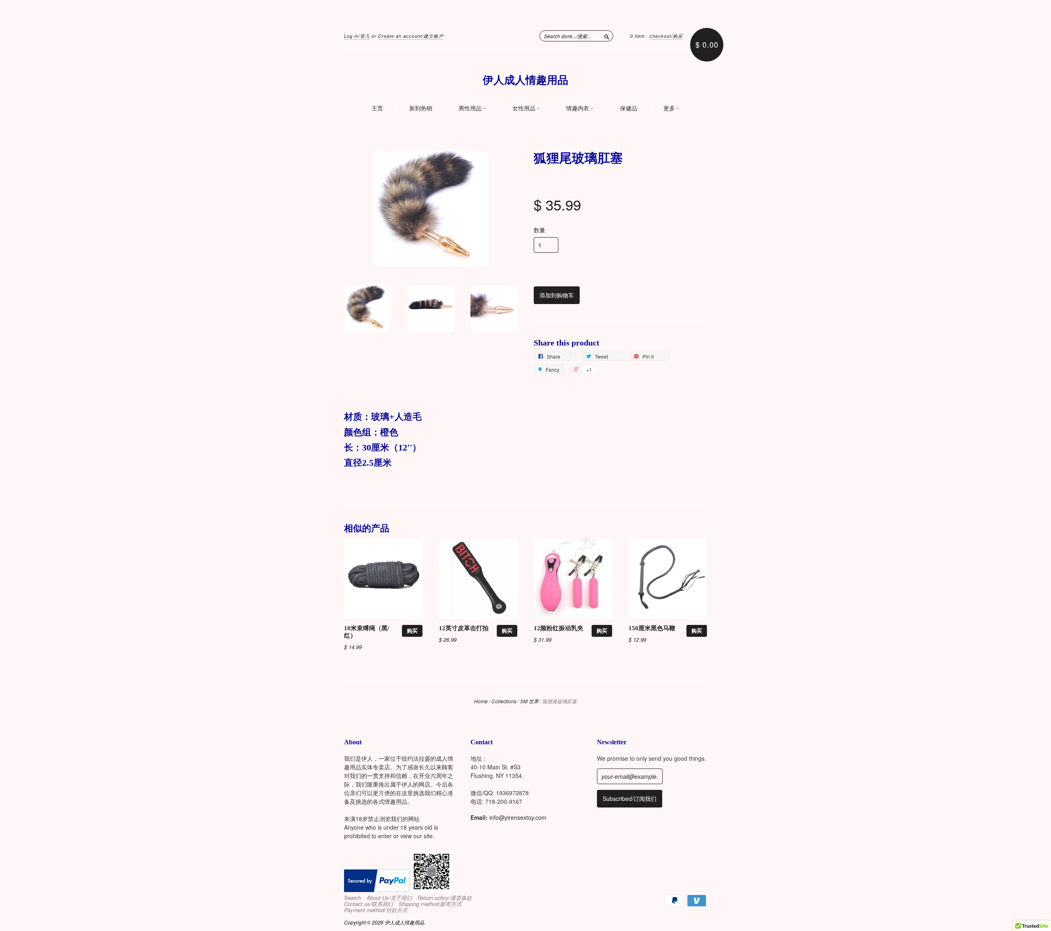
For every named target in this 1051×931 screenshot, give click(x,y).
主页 (377, 108)
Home (481, 701)
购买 (412, 630)
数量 (539, 229)
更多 (669, 108)
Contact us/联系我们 (368, 904)
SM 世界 (529, 701)
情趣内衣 (578, 108)
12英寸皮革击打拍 (464, 628)
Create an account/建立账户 (410, 36)
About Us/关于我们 (389, 898)
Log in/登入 (357, 36)
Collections (503, 701)
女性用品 (524, 108)
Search (352, 898)
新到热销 (420, 108)
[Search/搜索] (606, 35)
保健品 (628, 108)
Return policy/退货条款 (445, 898)
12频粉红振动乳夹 (558, 628)
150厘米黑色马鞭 (652, 628)
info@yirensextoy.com (517, 817)
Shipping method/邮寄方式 (430, 904)
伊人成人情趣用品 (525, 80)
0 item (637, 36)
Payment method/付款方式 (375, 910)
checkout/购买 (666, 36)
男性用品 (471, 108)
